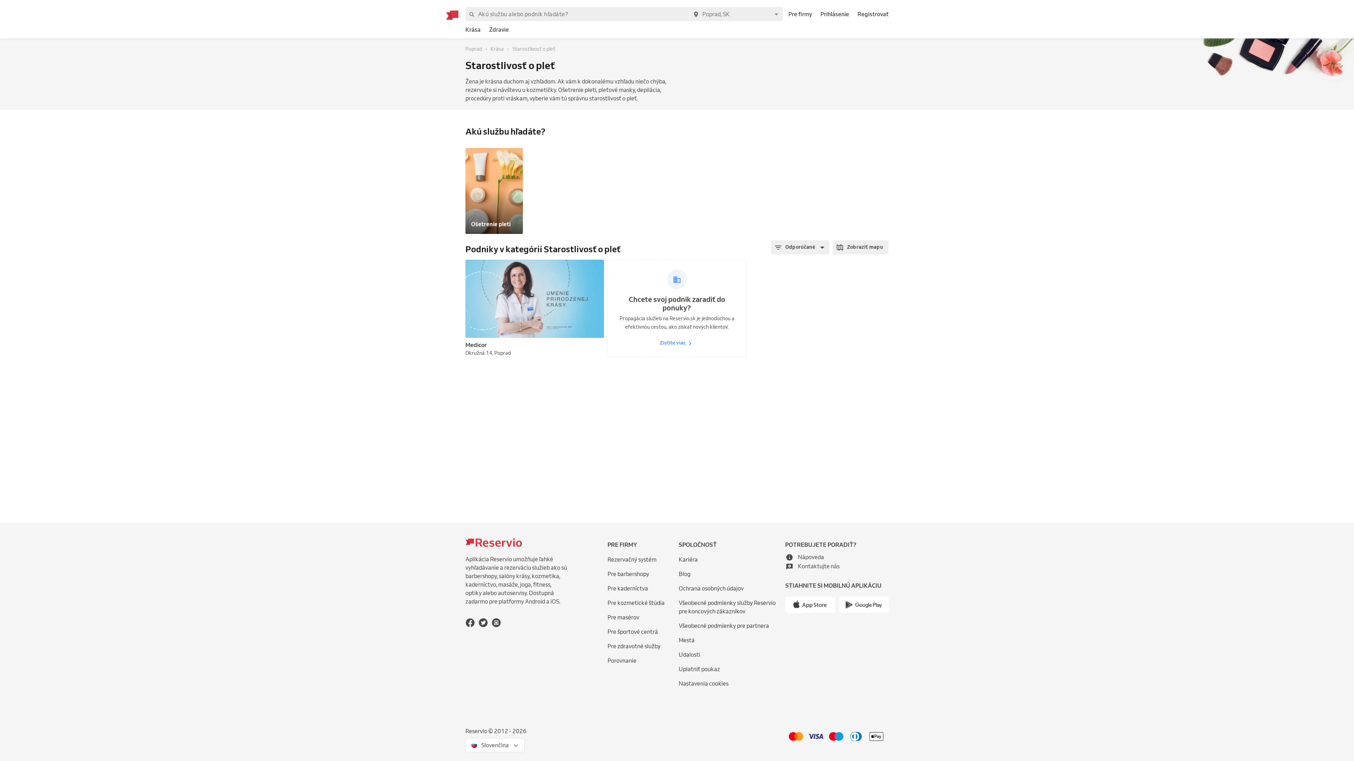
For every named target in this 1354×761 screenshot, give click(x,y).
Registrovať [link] (873, 14)
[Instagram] (496, 622)
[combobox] (736, 14)
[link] (473, 30)
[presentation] (595, 268)
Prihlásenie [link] (835, 14)
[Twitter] (483, 622)
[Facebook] (470, 622)
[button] (800, 247)
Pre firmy (800, 14)
